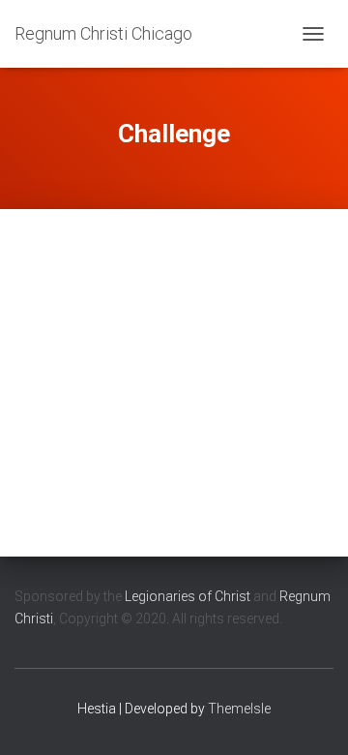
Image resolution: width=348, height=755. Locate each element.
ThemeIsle (239, 708)
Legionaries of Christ (187, 596)
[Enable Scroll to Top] (309, 716)
